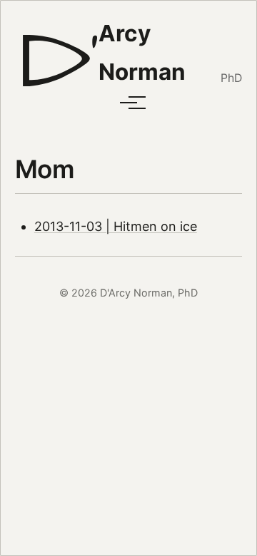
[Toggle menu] (128, 102)
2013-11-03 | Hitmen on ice (115, 226)
